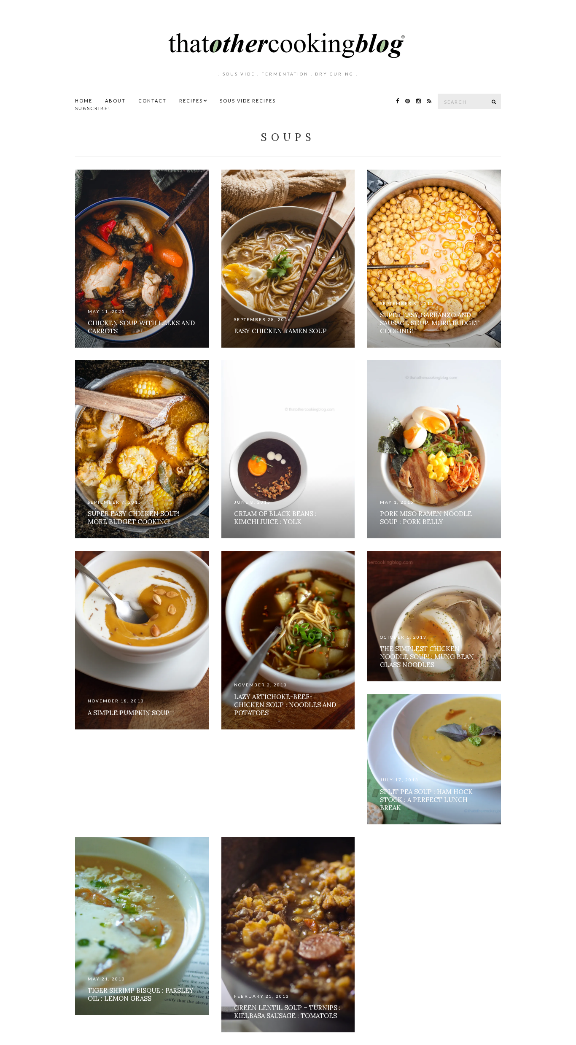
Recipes (191, 100)
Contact (152, 100)
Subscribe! (92, 108)
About (115, 100)
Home (83, 100)
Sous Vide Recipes (248, 100)
